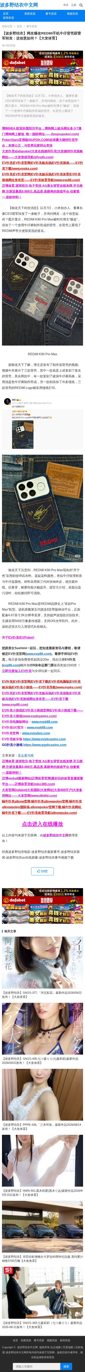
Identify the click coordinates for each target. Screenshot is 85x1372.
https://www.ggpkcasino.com (44, 744)
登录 (65, 5)
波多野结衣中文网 (19, 4)
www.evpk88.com (45, 721)
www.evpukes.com (36, 733)
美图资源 (29, 13)
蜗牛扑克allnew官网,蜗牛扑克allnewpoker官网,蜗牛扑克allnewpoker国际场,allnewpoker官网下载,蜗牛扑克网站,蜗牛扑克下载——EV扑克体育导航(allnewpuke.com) (42, 807)
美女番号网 (26, 755)
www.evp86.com (38, 653)
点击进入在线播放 (42, 824)
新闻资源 (8, 17)
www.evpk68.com (40, 727)
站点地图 (55, 1347)
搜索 (66, 1366)
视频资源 (52, 1340)
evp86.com (11, 665)
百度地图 (68, 1347)
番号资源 (51, 13)
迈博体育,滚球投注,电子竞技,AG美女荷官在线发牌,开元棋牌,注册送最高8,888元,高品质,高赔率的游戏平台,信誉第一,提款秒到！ (42, 191)
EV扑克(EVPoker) (21, 637)
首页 (5, 13)
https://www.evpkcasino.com (44, 739)
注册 (73, 5)
